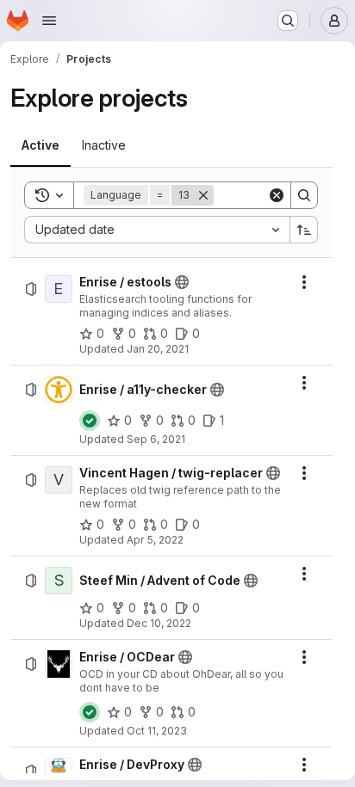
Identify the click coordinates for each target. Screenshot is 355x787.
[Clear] (276, 195)
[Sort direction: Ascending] (304, 229)
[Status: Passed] (89, 420)
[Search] (304, 195)
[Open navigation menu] (49, 20)
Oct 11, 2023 (157, 730)
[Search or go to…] (287, 20)
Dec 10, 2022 (159, 623)
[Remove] (203, 195)
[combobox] (157, 229)
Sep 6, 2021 (156, 439)
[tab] (40, 145)
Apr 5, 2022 (155, 539)
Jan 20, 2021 (158, 348)
